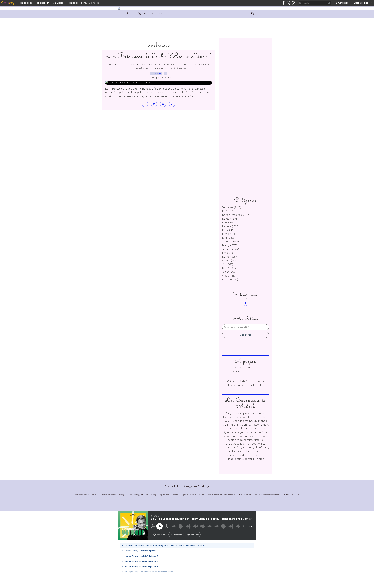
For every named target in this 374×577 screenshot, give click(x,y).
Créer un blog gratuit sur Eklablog (142, 495)
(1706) (230, 226)
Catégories (140, 13)
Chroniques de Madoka (96, 495)
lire (189, 64)
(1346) (230, 241)
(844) (229, 260)
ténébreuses (179, 68)
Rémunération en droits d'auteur (221, 495)
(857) (230, 256)
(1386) (228, 237)
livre (194, 64)
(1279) (230, 245)
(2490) (231, 207)
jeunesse (158, 64)
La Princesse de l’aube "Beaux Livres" (158, 56)
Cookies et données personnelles (267, 495)
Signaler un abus (189, 495)
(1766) (228, 222)
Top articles (164, 495)
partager (178, 534)
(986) (228, 253)
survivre (168, 68)
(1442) (228, 234)
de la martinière (122, 64)
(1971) (230, 218)
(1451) (228, 230)
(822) (227, 264)
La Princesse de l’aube (175, 64)
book (110, 64)
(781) (229, 268)
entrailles (148, 64)
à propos (195, 534)
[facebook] (283, 3)
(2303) (227, 211)
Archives (157, 13)
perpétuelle (203, 64)
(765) (228, 275)
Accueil (124, 13)
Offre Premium (244, 495)
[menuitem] (124, 14)
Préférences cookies (291, 495)
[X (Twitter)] (288, 3)
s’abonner (161, 534)
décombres (137, 64)
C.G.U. (201, 495)
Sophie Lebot (156, 68)
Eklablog (203, 486)
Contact (172, 13)
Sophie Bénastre (139, 68)
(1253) (231, 249)
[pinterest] (293, 3)
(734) (230, 279)
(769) (229, 272)
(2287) (236, 215)
